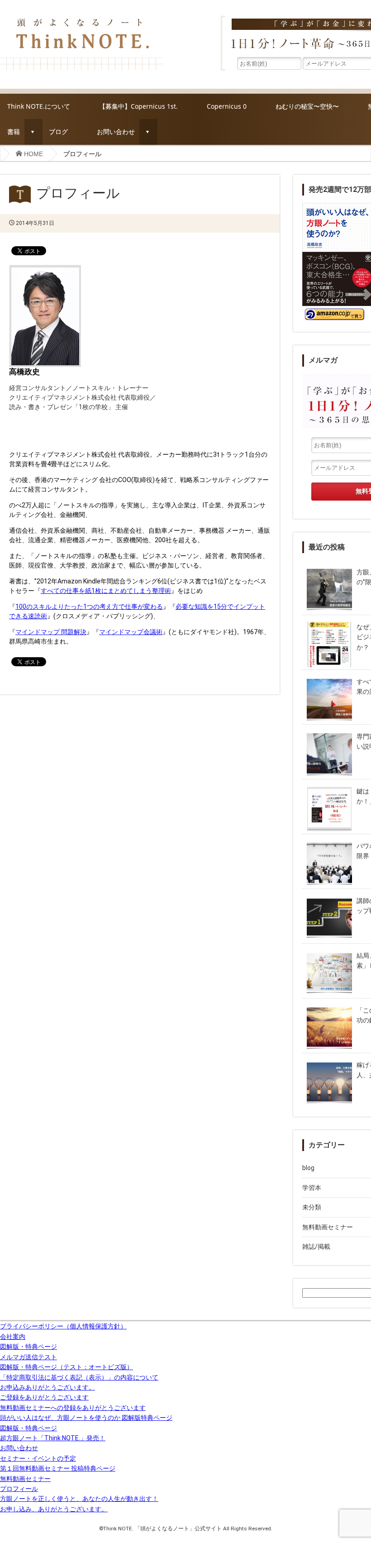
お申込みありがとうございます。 (47, 1387)
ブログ (58, 131)
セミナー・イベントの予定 (38, 1458)
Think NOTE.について (38, 106)
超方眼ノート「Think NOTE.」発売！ (52, 1438)
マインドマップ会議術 (130, 631)
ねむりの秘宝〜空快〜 (307, 106)
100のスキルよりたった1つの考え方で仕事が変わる (89, 606)
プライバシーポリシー (63, 1326)
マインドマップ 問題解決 (50, 631)
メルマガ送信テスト (28, 1357)
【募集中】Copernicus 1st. (138, 106)
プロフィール (19, 1488)
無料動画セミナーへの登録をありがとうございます (73, 1407)
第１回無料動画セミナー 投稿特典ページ (57, 1468)
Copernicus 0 (227, 106)
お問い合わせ (116, 131)
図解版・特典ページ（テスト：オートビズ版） (66, 1367)
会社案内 (12, 1336)
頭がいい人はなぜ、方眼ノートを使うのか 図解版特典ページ (86, 1417)
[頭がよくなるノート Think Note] (81, 18)
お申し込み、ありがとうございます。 (54, 1509)
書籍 (13, 131)
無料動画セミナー (25, 1478)
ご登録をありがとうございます (44, 1397)
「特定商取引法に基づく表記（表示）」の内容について (79, 1377)
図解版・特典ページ (28, 1346)
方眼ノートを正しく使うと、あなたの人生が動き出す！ (79, 1498)
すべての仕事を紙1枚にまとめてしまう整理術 (106, 590)
